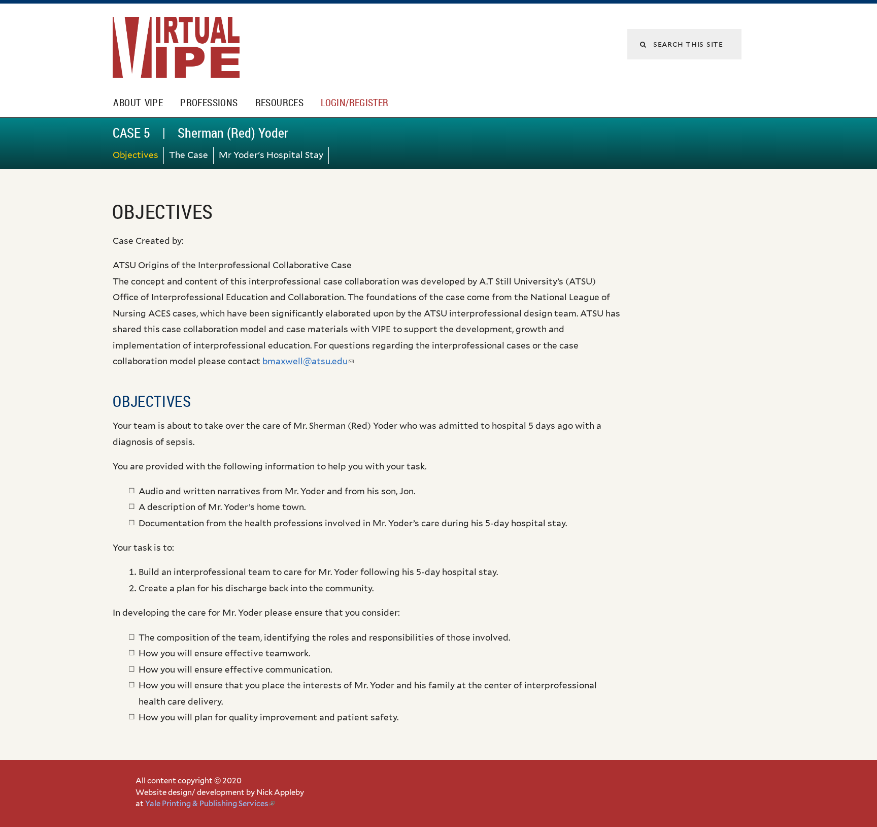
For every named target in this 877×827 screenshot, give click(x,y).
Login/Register (354, 102)
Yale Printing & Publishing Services (210, 803)
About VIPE (138, 102)
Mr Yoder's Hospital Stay (271, 155)
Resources (279, 102)
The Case (188, 155)
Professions (209, 102)
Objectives (135, 155)
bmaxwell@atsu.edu (308, 361)
